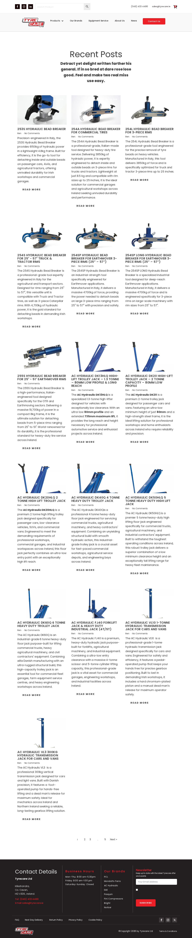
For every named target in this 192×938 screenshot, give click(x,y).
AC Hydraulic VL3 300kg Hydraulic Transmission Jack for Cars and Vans (37, 755)
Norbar (107, 907)
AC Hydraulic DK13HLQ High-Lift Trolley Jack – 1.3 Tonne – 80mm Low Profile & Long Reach (95, 380)
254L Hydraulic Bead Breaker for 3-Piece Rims (149, 130)
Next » (113, 839)
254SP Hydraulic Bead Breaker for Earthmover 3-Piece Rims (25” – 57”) (94, 258)
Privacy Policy (76, 920)
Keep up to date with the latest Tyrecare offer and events (155, 874)
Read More (31, 189)
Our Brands (76, 20)
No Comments (32, 133)
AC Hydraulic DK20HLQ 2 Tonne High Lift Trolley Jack (41, 499)
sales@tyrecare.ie (161, 6)
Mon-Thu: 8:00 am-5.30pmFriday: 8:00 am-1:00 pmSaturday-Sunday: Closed (80, 880)
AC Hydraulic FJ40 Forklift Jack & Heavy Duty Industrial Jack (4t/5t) (94, 626)
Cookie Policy (95, 920)
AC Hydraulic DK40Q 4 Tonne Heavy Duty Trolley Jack (95, 499)
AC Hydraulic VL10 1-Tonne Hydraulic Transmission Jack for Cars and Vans (147, 626)
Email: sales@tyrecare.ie (29, 903)
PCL (106, 876)
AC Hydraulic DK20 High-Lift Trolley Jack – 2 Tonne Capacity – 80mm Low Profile (149, 380)
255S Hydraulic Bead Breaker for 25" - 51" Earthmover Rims (41, 377)
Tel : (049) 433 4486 (27, 899)
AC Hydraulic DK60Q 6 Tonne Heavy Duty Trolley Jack (41, 624)
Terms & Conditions (168, 931)
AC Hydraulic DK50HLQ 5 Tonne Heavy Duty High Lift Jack (148, 501)
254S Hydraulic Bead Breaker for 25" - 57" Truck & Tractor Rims (41, 258)
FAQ (17, 920)
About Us (120, 20)
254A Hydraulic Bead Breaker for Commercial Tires (95, 130)
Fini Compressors (113, 898)
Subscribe (146, 903)
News (134, 20)
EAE (106, 889)
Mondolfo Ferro (112, 881)
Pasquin (108, 894)
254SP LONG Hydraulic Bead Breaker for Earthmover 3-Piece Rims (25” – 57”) (148, 258)
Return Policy (56, 920)
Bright (107, 903)
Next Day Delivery (34, 920)
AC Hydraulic (111, 885)
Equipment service (98, 20)
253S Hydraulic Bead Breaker (41, 129)
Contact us (154, 21)
